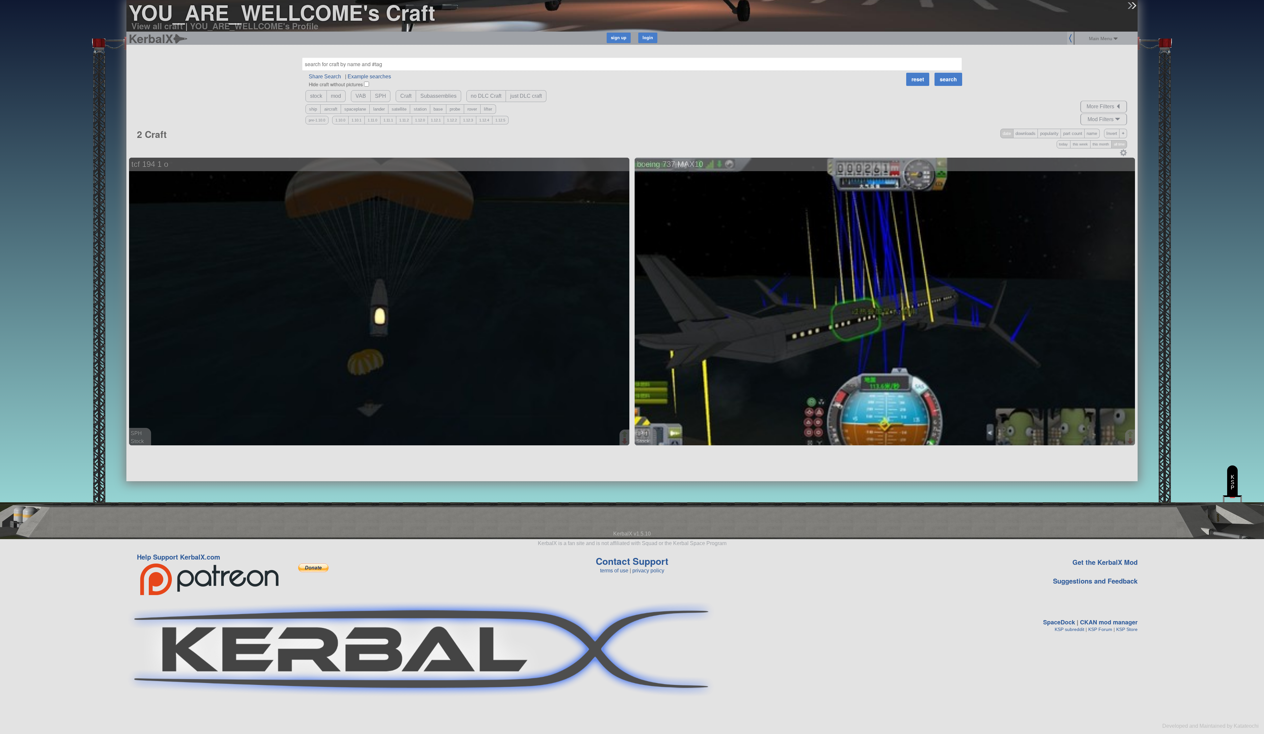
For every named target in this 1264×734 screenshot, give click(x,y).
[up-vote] (625, 435)
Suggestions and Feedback (1095, 581)
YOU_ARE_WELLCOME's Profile (254, 26)
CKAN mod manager (1109, 622)
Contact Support (632, 561)
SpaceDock (1059, 622)
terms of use (614, 570)
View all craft (157, 26)
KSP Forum (1100, 629)
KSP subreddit (1069, 629)
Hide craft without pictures (336, 84)
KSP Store (1127, 629)
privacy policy (648, 570)
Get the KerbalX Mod (1105, 562)
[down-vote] (625, 441)
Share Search (325, 76)
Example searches (369, 76)
